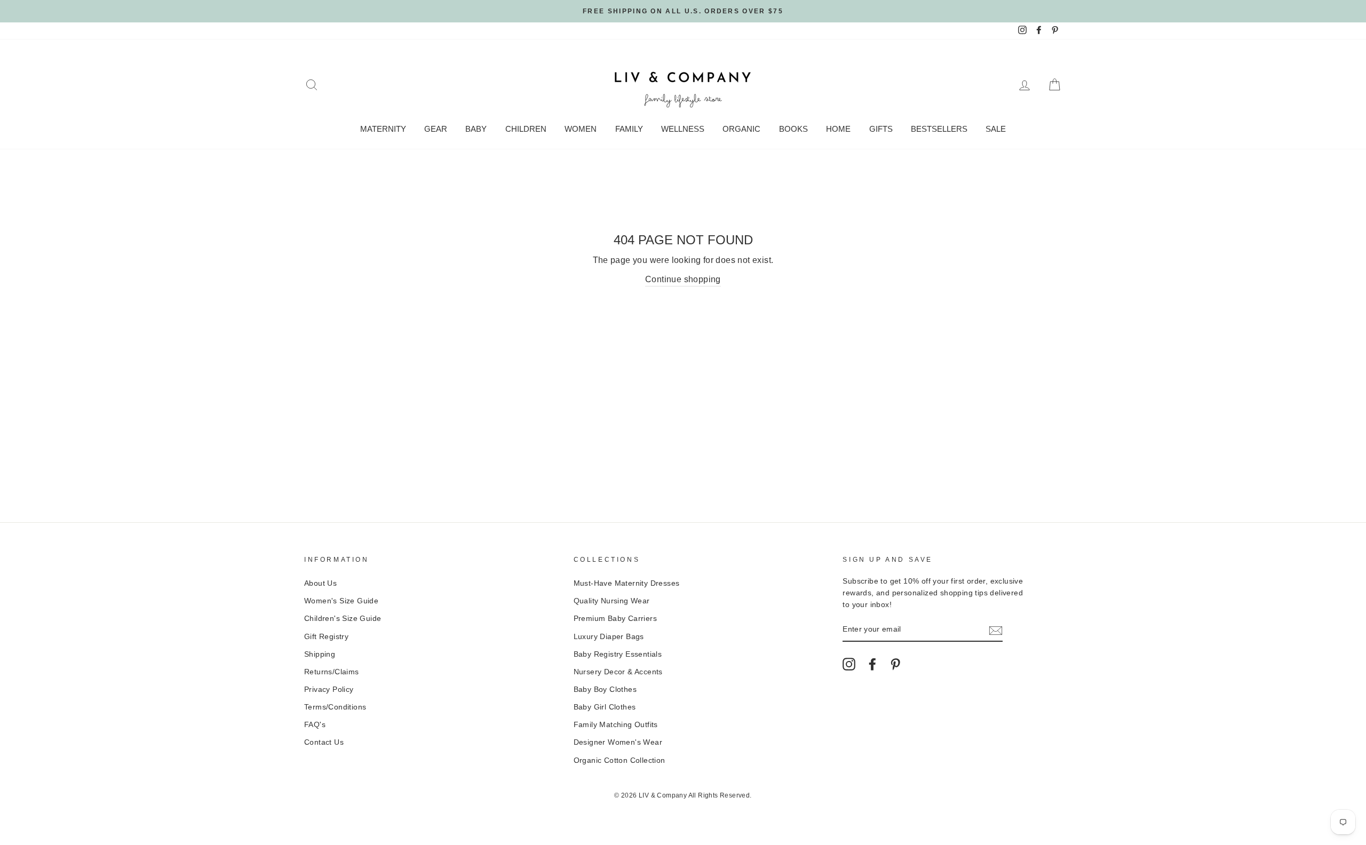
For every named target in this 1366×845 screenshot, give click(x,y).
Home (838, 128)
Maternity (383, 128)
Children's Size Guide (342, 619)
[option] (683, 11)
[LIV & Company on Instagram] (849, 664)
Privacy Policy (329, 689)
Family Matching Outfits (616, 725)
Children (525, 128)
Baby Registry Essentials (618, 654)
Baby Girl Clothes (605, 707)
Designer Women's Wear (618, 742)
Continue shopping (683, 279)
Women (581, 128)
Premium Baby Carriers (615, 619)
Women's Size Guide (341, 601)
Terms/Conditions (335, 707)
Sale (996, 128)
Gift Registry (326, 637)
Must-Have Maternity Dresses (627, 583)
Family (629, 128)
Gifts (881, 128)
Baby (476, 128)
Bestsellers (939, 128)
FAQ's (314, 725)
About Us (320, 583)
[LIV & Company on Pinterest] (895, 664)
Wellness (682, 128)
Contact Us (324, 742)
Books (793, 128)
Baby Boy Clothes (605, 689)
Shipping (319, 654)
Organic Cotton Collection (619, 760)
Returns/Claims (331, 672)
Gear (435, 128)
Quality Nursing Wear (612, 601)
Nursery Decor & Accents (618, 672)
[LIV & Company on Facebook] (872, 664)
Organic (741, 128)
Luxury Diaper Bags (609, 637)
